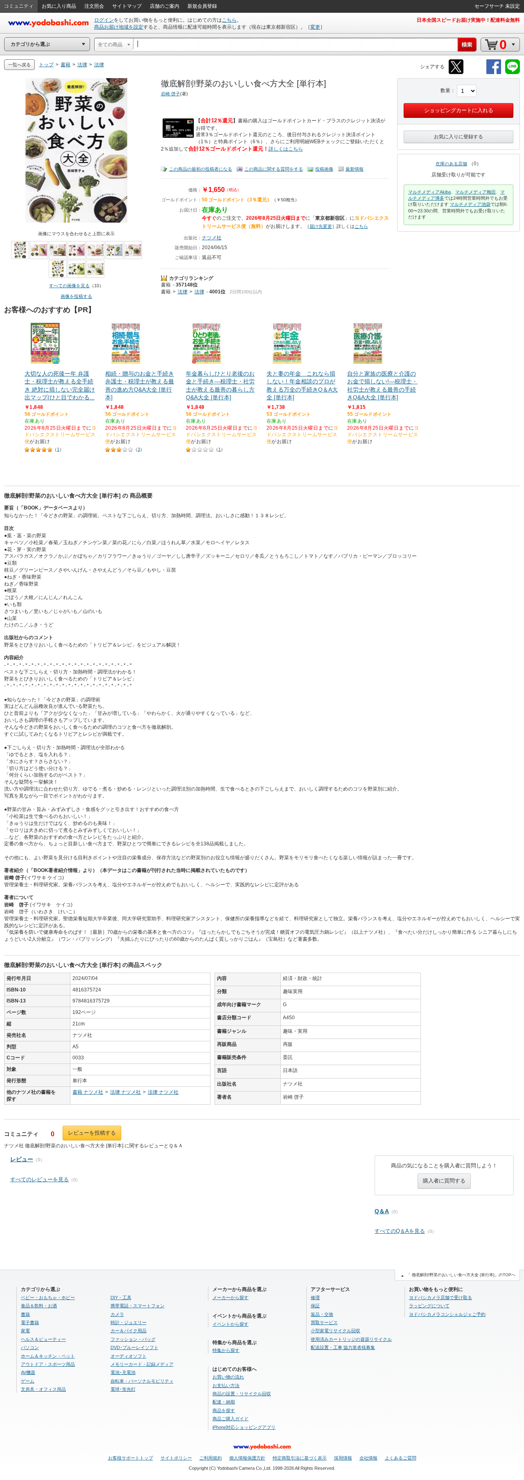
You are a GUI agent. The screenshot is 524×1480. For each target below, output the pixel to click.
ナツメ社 (211, 238)
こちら (229, 20)
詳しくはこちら (286, 149)
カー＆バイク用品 (129, 1330)
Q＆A (382, 1211)
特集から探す (225, 1350)
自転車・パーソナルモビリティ (142, 1381)
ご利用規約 (210, 1457)
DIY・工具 (121, 1297)
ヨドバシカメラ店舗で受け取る (440, 1297)
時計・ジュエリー (129, 1322)
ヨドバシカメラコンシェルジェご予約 (447, 1314)
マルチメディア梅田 (475, 191)
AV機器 (28, 1372)
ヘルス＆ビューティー (43, 1339)
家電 (25, 1330)
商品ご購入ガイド (230, 1418)
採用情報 (343, 1457)
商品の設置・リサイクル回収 (241, 1393)
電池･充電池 (123, 1372)
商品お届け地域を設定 (118, 27)
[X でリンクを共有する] (456, 72)
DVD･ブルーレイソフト (134, 1347)
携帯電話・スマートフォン (138, 1305)
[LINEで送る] (512, 72)
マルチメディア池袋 (470, 204)
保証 (315, 1305)
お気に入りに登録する (458, 137)
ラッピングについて (429, 1305)
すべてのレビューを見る (39, 1179)
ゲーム (27, 1381)
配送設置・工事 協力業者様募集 (343, 1347)
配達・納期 (223, 1401)
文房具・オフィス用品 (43, 1389)
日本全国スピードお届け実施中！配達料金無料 (468, 20)
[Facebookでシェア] (493, 72)
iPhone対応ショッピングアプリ (244, 1427)
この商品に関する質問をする (273, 169)
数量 (445, 90)
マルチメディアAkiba (429, 191)
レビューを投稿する (92, 1133)
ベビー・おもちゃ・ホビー (48, 1297)
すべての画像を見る (69, 285)
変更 (315, 27)
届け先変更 (320, 226)
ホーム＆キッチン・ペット (48, 1356)
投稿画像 (324, 169)
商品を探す (223, 1410)
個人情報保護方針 (247, 1457)
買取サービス (324, 1322)
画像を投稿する (76, 296)
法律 (182, 292)
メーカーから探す (230, 1297)
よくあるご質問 (400, 1457)
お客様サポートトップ (130, 1457)
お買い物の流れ (228, 1376)
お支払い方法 (225, 1385)
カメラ (117, 1314)
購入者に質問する (444, 1181)
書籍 (166, 285)
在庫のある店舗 (451, 163)
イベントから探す (230, 1324)
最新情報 (355, 169)
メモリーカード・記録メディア (142, 1364)
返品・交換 (322, 1314)
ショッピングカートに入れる (458, 110)
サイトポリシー (176, 1457)
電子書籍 (30, 1322)
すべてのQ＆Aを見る (400, 1231)
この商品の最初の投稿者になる (200, 169)
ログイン (104, 20)
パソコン (30, 1347)
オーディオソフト (129, 1356)
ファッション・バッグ (133, 1339)
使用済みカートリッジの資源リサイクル (351, 1339)
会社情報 (368, 1457)
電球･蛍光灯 (123, 1389)
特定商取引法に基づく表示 (300, 1457)
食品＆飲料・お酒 (39, 1305)
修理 (315, 1297)
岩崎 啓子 (170, 93)
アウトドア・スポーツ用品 (48, 1364)
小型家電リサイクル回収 (335, 1330)
